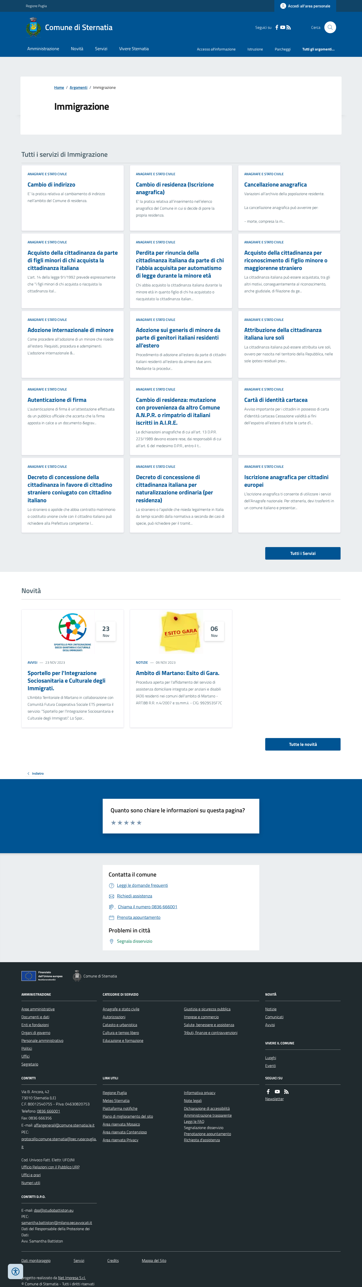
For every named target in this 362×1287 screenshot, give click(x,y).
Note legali (193, 1100)
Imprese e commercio (201, 1017)
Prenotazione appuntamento (207, 1134)
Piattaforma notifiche (120, 1108)
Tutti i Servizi (303, 553)
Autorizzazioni (114, 1017)
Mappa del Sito (154, 1260)
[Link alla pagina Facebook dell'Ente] (268, 1092)
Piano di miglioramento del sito (128, 1116)
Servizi (101, 48)
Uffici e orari (31, 1175)
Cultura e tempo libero (121, 1033)
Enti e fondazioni (35, 1025)
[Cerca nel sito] (328, 27)
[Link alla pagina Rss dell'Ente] (286, 1092)
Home (59, 87)
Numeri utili (30, 1183)
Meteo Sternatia (116, 1100)
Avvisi (32, 662)
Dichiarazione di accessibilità (207, 1108)
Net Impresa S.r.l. (72, 1278)
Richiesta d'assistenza (202, 1140)
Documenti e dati (35, 1017)
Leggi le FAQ (194, 1121)
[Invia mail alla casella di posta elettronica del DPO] (53, 1210)
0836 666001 (48, 1111)
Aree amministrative (38, 1009)
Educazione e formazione (123, 1040)
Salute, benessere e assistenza (209, 1025)
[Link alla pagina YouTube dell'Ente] (277, 1092)
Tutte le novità (303, 744)
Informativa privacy (199, 1093)
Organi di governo (35, 1033)
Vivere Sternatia (134, 48)
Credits (113, 1260)
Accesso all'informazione (216, 49)
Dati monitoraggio (35, 1260)
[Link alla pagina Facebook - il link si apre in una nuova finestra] (277, 27)
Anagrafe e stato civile (47, 173)
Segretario (29, 1064)
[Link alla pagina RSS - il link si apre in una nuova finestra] (289, 27)
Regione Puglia (36, 5)
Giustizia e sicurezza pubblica (207, 1009)
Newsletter (274, 1099)
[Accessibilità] (15, 1271)
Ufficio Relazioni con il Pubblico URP (50, 1167)
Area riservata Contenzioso (125, 1132)
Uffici (25, 1056)
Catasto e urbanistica (120, 1025)
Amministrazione (43, 48)
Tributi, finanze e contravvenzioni (210, 1033)
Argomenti (78, 87)
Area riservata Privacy (120, 1140)
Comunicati (274, 1017)
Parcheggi (283, 49)
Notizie (142, 662)
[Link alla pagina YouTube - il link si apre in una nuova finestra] (283, 27)
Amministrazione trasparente (208, 1115)
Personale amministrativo (42, 1040)
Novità (77, 48)
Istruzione (255, 49)
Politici (26, 1048)
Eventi (270, 1065)
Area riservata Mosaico (121, 1124)
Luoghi (270, 1058)
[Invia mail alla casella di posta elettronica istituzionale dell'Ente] (64, 1125)
